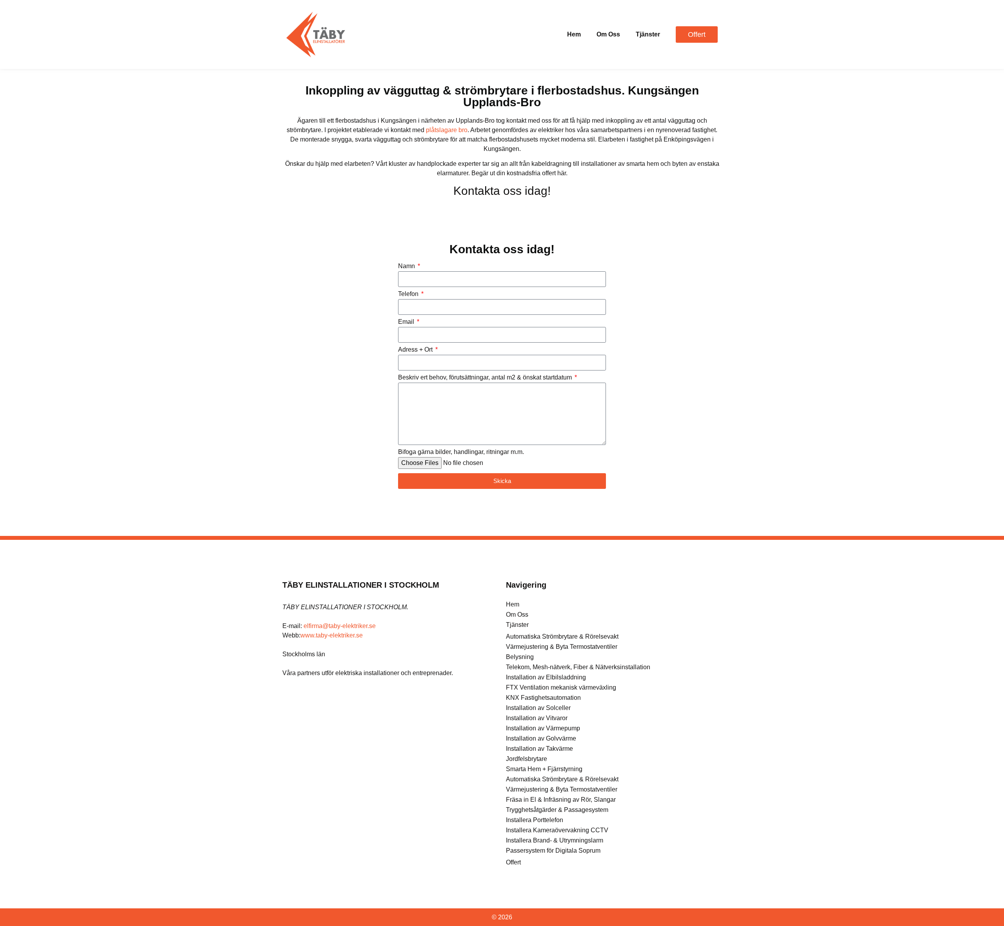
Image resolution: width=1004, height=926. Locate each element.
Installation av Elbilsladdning (546, 677)
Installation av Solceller (538, 707)
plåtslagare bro (446, 130)
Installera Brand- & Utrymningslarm (554, 840)
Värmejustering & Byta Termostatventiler (561, 646)
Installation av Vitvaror (536, 718)
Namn (407, 266)
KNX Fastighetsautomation (543, 697)
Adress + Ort (416, 350)
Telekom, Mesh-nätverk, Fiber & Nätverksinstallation (578, 667)
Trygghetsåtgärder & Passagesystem (557, 809)
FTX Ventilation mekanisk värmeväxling (561, 687)
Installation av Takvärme (539, 748)
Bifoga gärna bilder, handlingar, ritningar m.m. (461, 452)
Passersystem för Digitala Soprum (553, 850)
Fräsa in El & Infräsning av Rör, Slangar (561, 799)
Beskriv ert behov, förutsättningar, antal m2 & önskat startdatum (485, 377)
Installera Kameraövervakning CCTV (557, 830)
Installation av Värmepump (543, 728)
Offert (513, 862)
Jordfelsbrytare (526, 758)
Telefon (409, 294)
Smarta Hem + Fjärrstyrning (544, 769)
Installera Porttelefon (534, 820)
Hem (574, 34)
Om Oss (608, 34)
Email (407, 322)
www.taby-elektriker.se (331, 635)
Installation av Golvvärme (541, 738)
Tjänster (648, 34)
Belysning (520, 657)
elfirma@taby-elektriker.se (340, 626)
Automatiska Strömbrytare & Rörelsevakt (562, 636)
